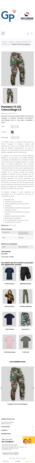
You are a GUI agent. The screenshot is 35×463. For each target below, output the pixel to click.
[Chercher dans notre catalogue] (31, 33)
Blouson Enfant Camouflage (9, 306)
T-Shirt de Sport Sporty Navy (9, 284)
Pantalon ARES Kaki (26, 306)
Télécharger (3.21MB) (7, 257)
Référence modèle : (6, 113)
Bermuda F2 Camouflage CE (25, 329)
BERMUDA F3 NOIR (25, 284)
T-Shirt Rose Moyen (9, 352)
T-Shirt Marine (9, 329)
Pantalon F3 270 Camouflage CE (17, 404)
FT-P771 (4, 254)
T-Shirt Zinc (25, 352)
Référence (4, 225)
